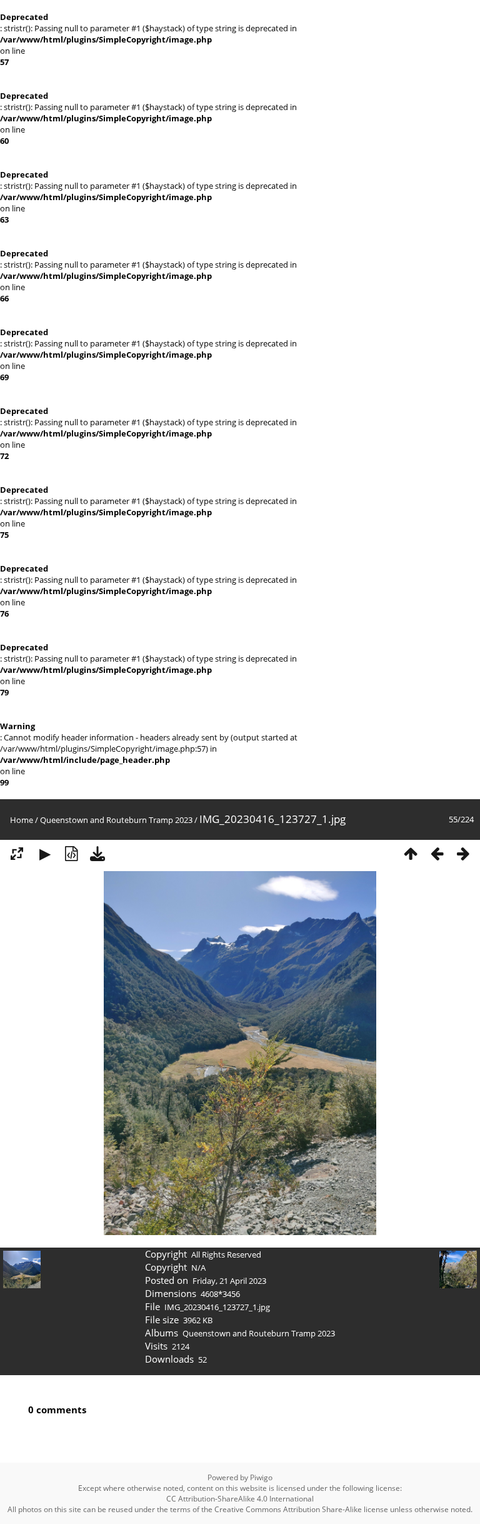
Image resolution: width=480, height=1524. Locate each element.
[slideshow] (45, 853)
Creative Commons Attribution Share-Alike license (301, 1509)
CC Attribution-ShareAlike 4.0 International (240, 1498)
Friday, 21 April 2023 (229, 1280)
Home (21, 819)
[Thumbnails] (411, 853)
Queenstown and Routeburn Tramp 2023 (116, 819)
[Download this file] (97, 853)
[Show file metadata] (71, 853)
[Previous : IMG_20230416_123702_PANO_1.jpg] (437, 853)
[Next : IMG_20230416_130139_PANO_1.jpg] (463, 853)
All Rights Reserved (226, 1254)
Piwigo (261, 1477)
